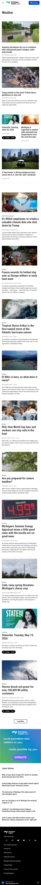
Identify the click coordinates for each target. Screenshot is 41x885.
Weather (4, 269)
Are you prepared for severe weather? (18, 480)
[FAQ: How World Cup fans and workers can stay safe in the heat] (19, 410)
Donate (35, 3)
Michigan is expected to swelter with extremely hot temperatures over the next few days (29, 132)
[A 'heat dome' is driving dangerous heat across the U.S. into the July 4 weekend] (20, 159)
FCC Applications (9, 873)
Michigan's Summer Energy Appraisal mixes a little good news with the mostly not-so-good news (18, 531)
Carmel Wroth (5, 98)
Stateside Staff (6, 643)
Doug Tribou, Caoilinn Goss (9, 697)
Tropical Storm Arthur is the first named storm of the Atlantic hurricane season (18, 329)
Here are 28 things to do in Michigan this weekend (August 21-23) (19, 802)
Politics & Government (8, 216)
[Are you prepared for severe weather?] (19, 462)
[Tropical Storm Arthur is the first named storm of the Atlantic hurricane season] (19, 309)
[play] (3, 883)
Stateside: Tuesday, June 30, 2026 (10, 128)
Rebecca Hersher (6, 438)
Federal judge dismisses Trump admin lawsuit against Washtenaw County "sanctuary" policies (20, 784)
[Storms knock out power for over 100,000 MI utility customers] (19, 670)
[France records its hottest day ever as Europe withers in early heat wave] (19, 256)
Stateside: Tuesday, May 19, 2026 (18, 636)
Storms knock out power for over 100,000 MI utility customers (18, 690)
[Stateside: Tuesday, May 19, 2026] (19, 618)
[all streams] (38, 882)
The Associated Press (7, 283)
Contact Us (7, 848)
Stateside (4, 632)
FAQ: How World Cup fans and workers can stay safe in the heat (19, 430)
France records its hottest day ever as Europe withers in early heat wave (19, 276)
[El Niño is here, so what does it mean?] (19, 360)
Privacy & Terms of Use (11, 869)
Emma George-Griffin (7, 592)
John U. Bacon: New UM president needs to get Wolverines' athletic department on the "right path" (19, 819)
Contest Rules (8, 865)
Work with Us (8, 853)
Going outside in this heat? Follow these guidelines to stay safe (19, 93)
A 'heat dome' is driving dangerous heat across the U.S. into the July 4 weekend (18, 173)
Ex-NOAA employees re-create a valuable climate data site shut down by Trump (20, 222)
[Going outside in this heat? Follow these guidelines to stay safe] (20, 77)
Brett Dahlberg (6, 55)
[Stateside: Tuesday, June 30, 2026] (10, 119)
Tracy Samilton (6, 540)
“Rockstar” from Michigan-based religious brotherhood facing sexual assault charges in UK (18, 810)
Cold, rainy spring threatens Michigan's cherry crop (18, 586)
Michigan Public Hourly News (12, 861)
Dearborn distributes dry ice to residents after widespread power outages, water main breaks (19, 49)
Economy (4, 523)
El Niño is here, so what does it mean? (19, 378)
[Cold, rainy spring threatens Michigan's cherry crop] (19, 568)
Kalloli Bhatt (5, 486)
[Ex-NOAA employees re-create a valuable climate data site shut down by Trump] (19, 202)
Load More (20, 721)
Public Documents (9, 857)
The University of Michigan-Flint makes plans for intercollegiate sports (19, 793)
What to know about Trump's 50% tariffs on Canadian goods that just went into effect (20, 776)
